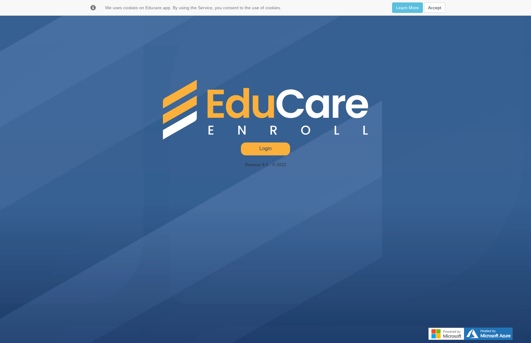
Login (265, 148)
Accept (434, 7)
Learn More (407, 7)
